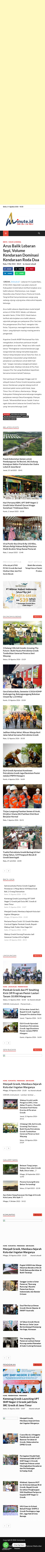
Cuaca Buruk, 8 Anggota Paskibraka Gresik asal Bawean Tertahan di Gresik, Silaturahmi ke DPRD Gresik (30, 1439)
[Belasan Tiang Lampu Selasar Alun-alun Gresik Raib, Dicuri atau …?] (10, 1166)
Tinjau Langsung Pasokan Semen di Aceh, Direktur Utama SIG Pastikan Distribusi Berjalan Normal (21, 814)
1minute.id (14, 282)
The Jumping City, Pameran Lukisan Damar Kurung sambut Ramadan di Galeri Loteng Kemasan (30, 1342)
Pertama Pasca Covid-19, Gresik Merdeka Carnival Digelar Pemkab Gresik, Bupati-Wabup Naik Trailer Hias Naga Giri (21, 924)
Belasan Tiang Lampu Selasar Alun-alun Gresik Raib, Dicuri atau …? (30, 1168)
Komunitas (12, 1080)
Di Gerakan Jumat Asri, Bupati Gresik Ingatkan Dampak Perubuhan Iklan (31, 1011)
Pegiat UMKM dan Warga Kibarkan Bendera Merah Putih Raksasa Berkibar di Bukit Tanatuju (30, 1269)
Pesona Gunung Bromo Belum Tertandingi (29, 1183)
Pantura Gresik (10, 419)
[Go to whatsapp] (6, 1545)
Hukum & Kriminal (15, 242)
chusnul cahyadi (30, 264)
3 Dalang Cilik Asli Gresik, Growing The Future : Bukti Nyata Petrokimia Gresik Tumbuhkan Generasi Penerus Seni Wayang (21, 652)
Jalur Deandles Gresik (12, 416)
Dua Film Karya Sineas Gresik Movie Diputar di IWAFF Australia (30, 1308)
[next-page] (8, 871)
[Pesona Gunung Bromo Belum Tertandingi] (10, 1182)
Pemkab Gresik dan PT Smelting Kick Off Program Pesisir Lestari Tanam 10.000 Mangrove (21, 993)
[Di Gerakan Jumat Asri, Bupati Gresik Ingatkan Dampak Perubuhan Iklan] (10, 1009)
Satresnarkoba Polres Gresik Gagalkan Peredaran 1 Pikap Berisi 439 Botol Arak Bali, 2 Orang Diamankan (20, 889)
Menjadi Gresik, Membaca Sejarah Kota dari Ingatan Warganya (29, 1420)
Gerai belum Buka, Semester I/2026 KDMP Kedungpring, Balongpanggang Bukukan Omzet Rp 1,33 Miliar (22, 694)
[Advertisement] (22, 102)
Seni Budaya (30, 1080)
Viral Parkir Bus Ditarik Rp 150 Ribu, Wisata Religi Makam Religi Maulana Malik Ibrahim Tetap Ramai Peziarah (20, 546)
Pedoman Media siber (34, 1546)
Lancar (25, 416)
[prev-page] (4, 871)
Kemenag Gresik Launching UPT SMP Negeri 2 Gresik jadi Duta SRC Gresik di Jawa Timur (20, 901)
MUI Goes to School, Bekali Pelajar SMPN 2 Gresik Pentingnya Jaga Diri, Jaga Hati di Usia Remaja (30, 1511)
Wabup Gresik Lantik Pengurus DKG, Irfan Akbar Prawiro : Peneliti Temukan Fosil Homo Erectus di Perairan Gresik (30, 1106)
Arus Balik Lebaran (18, 414)
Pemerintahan (23, 986)
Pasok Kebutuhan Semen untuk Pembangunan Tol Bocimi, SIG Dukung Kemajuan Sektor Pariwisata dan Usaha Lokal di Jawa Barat (21, 463)
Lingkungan (12, 986)
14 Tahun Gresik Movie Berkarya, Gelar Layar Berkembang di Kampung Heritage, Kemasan (30, 1325)
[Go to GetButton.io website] (6, 1549)
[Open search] (39, 233)
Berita (5, 242)
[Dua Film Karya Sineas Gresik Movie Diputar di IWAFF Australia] (10, 1306)
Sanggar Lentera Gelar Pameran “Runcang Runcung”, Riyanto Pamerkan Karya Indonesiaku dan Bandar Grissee (30, 1287)
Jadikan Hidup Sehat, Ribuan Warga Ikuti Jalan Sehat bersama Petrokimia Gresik (21, 733)
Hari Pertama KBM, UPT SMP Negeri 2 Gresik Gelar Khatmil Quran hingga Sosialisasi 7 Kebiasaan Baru (20, 505)
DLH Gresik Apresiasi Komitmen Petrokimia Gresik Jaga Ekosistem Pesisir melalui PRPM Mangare (21, 773)
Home (5, 986)
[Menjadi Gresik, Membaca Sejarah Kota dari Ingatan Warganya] (22, 1066)
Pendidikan (21, 1080)
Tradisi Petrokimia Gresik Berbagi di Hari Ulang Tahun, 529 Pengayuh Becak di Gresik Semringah (21, 855)
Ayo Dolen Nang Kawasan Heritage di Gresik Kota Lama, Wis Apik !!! (22, 1196)
